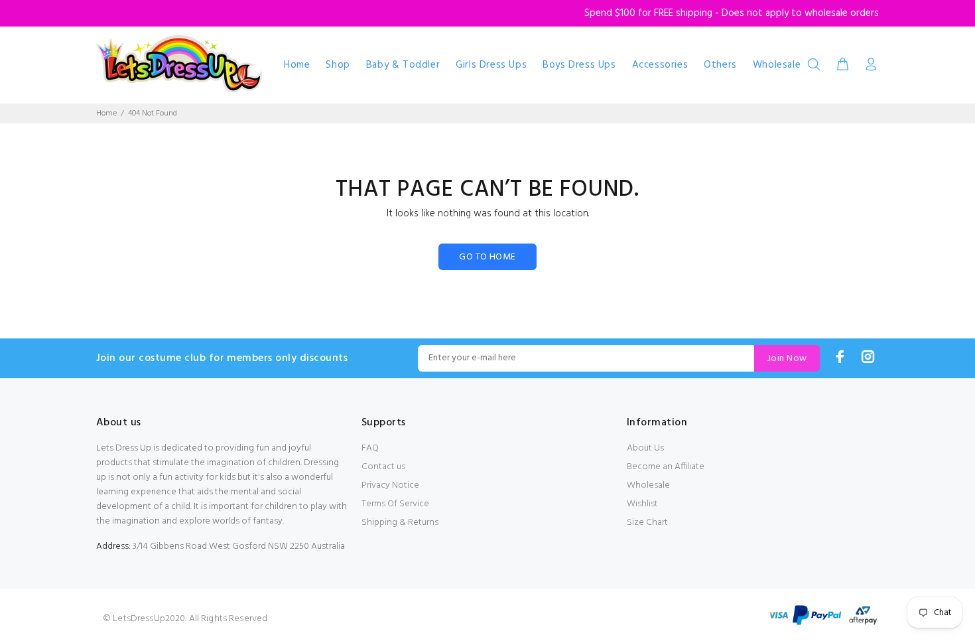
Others (720, 65)
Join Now (787, 358)
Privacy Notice (390, 485)
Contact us (383, 466)
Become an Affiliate (665, 466)
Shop (338, 65)
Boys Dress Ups (579, 65)
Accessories (660, 65)
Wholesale (777, 65)
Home (297, 65)
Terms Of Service (395, 504)
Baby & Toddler (403, 65)
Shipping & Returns (399, 522)
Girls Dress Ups (491, 65)
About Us (645, 448)
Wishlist (642, 504)
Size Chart (647, 522)
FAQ (370, 448)
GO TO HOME (487, 257)
